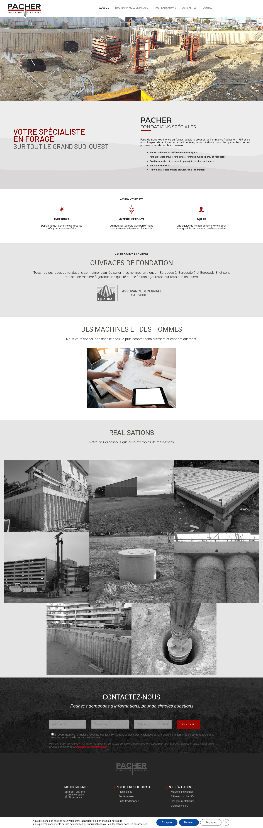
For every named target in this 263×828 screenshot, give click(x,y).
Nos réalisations (165, 8)
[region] (131, 376)
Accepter (167, 822)
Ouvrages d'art (179, 805)
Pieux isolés (125, 791)
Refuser (188, 822)
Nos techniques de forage (131, 8)
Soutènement (127, 796)
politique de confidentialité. (91, 746)
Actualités (189, 8)
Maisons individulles (182, 791)
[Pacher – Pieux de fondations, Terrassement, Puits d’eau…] (24, 6)
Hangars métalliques (182, 801)
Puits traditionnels (129, 801)
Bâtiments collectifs (182, 796)
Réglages (211, 822)
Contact (208, 8)
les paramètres (138, 824)
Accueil (104, 8)
